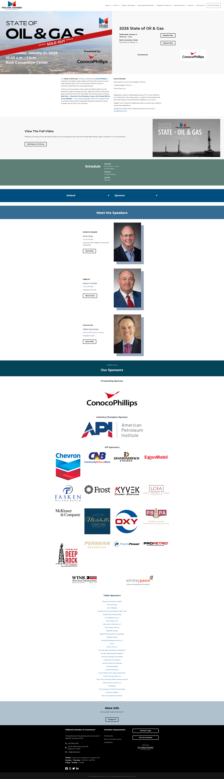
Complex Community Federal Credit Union (112, 611)
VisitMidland (108, 742)
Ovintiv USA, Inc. (112, 647)
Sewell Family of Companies (112, 663)
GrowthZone (131, 776)
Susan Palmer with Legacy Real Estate (112, 673)
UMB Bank (112, 686)
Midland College (112, 631)
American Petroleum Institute (93, 332)
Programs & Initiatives (163, 5)
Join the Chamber (213, 5)
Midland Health (112, 637)
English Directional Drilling (112, 614)
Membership (108, 736)
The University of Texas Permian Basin (112, 689)
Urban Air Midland (112, 692)
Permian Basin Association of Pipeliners (112, 650)
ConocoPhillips (88, 239)
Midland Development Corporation (112, 634)
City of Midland (112, 608)
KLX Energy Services (112, 627)
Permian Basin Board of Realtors (112, 653)
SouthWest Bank (112, 666)
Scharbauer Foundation (112, 660)
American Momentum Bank (112, 601)
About (107, 5)
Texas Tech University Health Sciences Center (112, 679)
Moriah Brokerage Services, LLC (112, 640)
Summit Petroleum (112, 670)
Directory (190, 5)
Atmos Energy (112, 605)
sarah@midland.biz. (120, 111)
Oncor (112, 644)
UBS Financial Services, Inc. (112, 683)
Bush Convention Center (112, 739)
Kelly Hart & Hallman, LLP (112, 624)
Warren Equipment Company (112, 696)
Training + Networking (128, 5)
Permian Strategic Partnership (112, 657)
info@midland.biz (74, 752)
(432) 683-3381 (73, 743)
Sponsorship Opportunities (146, 5)
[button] (89, 251)
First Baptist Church (112, 618)
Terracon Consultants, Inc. (112, 676)
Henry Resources (112, 621)
